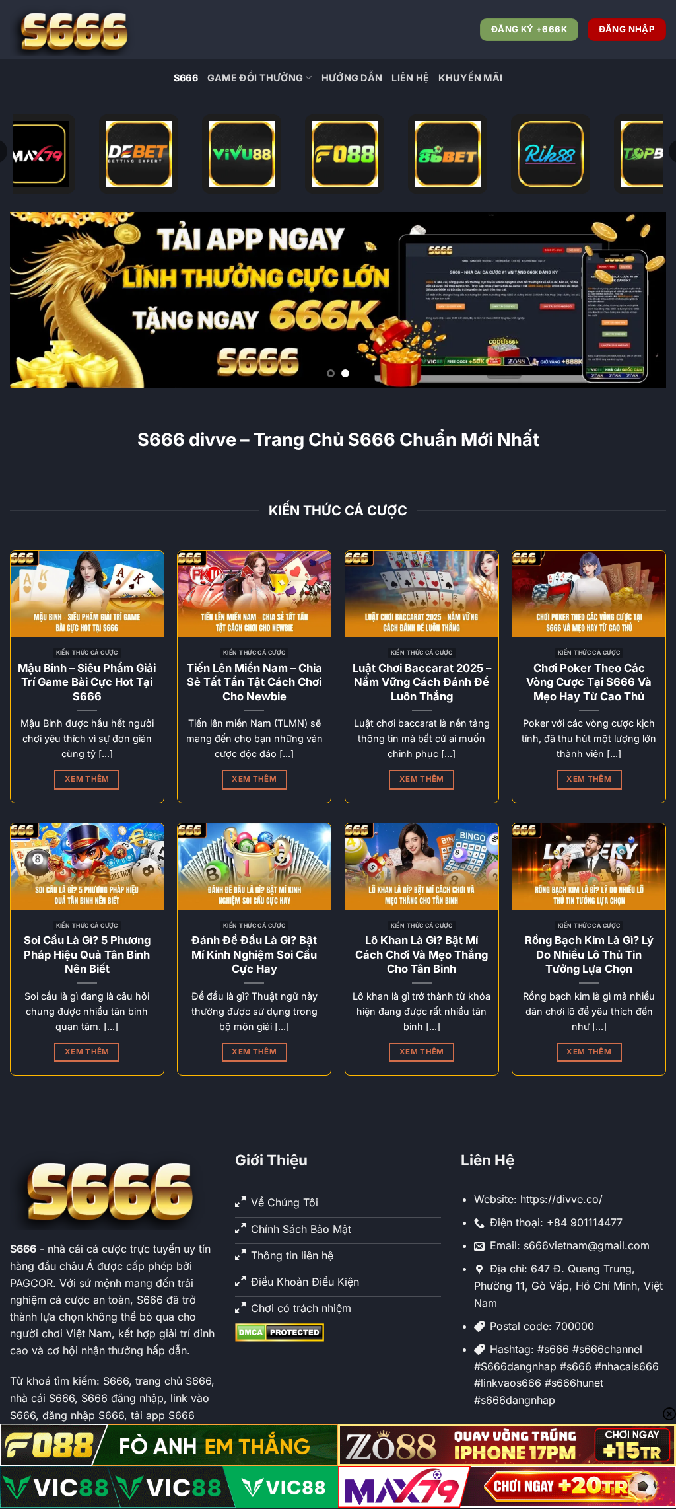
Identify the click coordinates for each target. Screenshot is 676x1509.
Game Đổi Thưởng (255, 77)
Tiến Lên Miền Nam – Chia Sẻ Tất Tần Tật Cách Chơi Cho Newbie (254, 682)
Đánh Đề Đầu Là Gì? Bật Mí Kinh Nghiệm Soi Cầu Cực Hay (254, 954)
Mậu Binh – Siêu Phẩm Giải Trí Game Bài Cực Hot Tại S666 (87, 682)
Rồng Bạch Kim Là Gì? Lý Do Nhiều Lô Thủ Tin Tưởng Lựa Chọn (589, 954)
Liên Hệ (410, 77)
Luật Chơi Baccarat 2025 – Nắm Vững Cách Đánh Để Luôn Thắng (422, 682)
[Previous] (39, 300)
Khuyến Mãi (470, 77)
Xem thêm (87, 779)
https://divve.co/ (561, 1199)
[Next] (636, 300)
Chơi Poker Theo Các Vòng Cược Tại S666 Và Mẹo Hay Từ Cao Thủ (589, 682)
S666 (186, 77)
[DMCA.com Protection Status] (279, 1331)
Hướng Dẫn (352, 77)
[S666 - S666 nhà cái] (76, 29)
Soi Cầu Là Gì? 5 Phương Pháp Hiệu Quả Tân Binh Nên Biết (87, 954)
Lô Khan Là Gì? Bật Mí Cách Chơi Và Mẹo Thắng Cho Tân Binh (421, 954)
